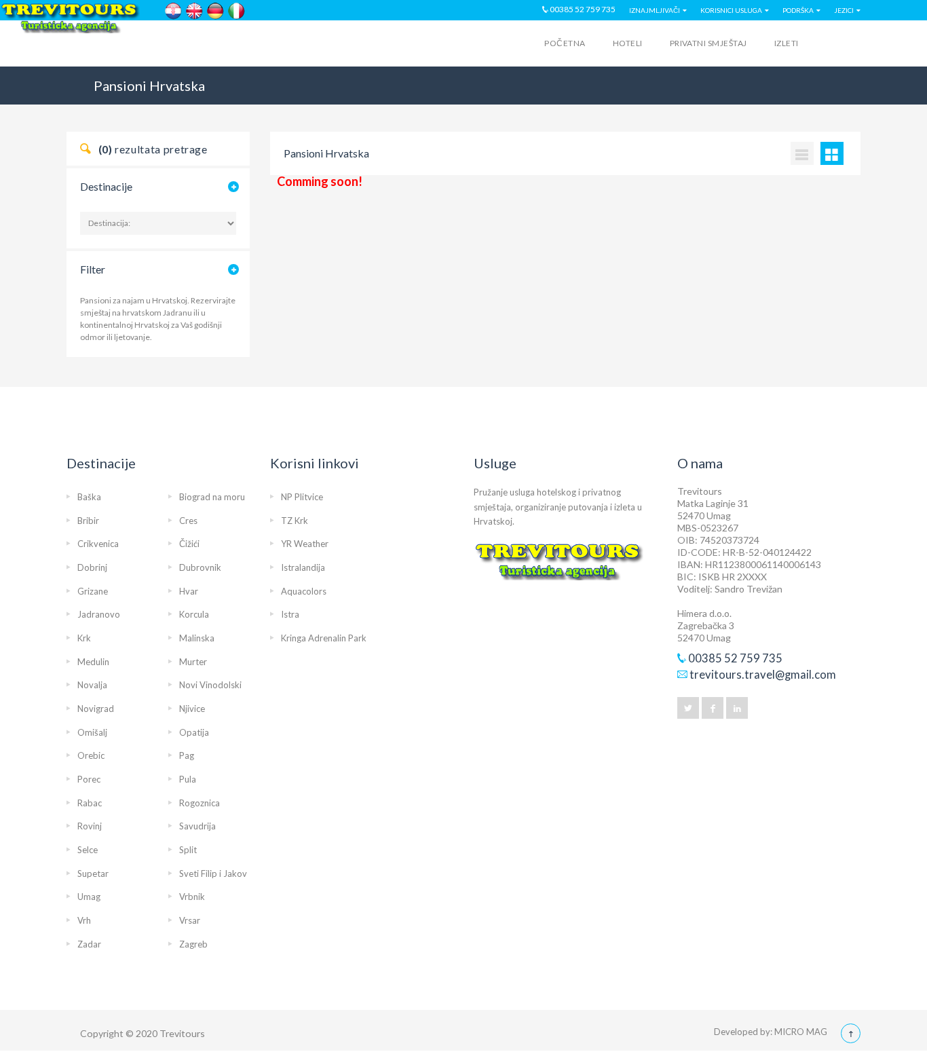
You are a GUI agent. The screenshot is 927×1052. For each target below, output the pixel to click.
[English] (194, 11)
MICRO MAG (800, 1031)
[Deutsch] (215, 11)
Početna (564, 43)
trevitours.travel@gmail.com (762, 674)
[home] (119, 45)
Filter (92, 269)
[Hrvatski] (173, 11)
